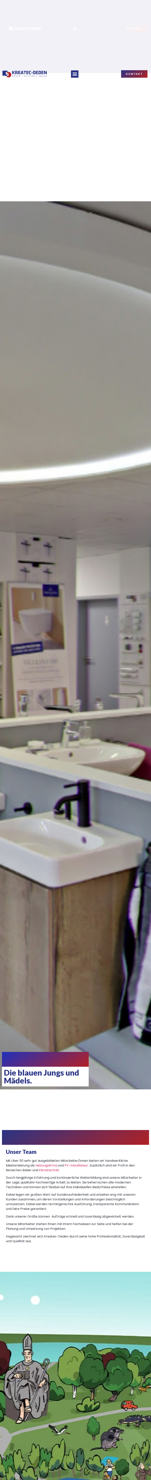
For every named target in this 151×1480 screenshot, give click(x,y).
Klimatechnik (49, 1170)
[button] (74, 74)
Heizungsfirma (46, 1165)
